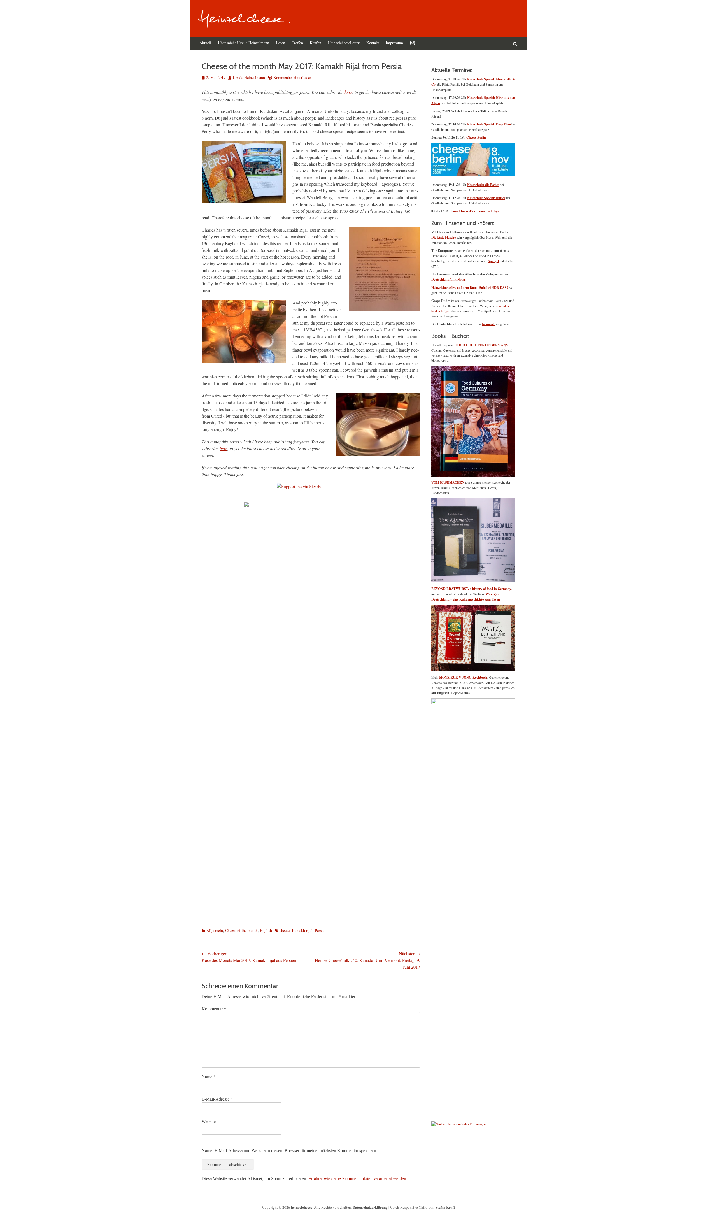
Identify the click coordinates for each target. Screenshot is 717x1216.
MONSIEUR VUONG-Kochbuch (463, 677)
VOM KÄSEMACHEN (447, 482)
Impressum (394, 42)
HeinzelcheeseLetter (344, 42)
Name (209, 1076)
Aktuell (205, 42)
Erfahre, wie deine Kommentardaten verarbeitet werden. (357, 1178)
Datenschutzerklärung (370, 1207)
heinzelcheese (301, 1207)
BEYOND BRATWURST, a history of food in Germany (471, 588)
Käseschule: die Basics (483, 184)
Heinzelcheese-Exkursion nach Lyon (474, 211)
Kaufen (315, 42)
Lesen (280, 42)
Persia (319, 930)
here (348, 92)
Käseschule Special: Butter (486, 198)
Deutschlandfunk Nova (448, 279)
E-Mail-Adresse (217, 1099)
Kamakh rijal (302, 930)
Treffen (297, 42)
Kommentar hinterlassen (292, 77)
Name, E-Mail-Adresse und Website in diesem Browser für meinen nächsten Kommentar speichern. (289, 1150)
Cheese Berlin (476, 137)
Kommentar (214, 1009)
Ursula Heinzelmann (249, 77)
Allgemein (214, 930)
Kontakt (372, 42)
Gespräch (488, 324)
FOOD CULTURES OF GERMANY (481, 345)
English (266, 930)
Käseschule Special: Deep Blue (489, 124)
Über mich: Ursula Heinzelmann (243, 42)
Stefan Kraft (445, 1207)
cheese (285, 930)
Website (209, 1121)
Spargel (493, 261)
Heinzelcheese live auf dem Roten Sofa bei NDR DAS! (470, 287)
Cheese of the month (241, 930)
